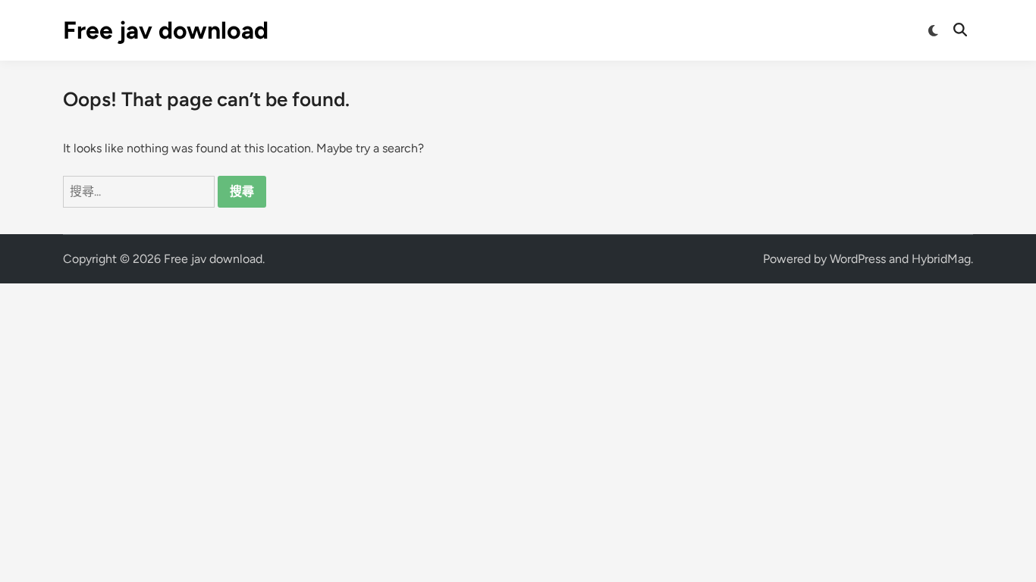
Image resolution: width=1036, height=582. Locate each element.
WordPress (858, 259)
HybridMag (941, 259)
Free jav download (165, 30)
